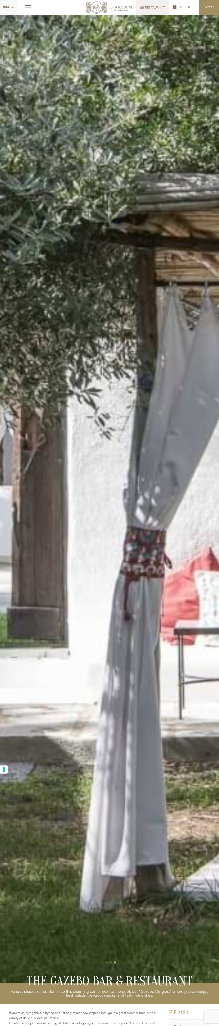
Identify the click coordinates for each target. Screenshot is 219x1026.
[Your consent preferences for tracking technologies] (4, 769)
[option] (109, 491)
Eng (6, 7)
